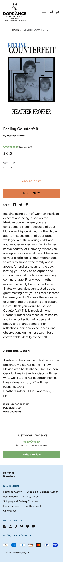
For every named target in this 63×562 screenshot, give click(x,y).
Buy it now (31, 193)
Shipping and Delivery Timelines (20, 501)
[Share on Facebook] (14, 204)
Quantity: (9, 163)
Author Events (34, 506)
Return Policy (10, 496)
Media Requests (12, 506)
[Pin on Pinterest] (27, 204)
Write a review (32, 454)
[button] (51, 11)
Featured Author (12, 491)
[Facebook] (4, 526)
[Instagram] (10, 526)
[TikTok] (16, 526)
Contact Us (9, 510)
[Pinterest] (27, 526)
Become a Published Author (42, 491)
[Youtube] (33, 526)
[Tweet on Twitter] (20, 204)
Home (16, 30)
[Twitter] (21, 526)
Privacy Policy (31, 496)
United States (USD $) (15, 552)
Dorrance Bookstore (21, 535)
